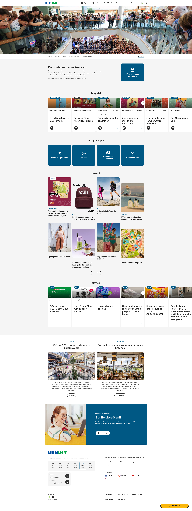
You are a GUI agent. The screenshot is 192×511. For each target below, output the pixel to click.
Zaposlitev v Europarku (88, 56)
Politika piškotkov (109, 499)
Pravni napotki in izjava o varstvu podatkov (124, 495)
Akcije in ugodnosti (74, 56)
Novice (64, 56)
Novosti (57, 56)
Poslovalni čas (108, 494)
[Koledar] (51, 128)
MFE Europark (121, 499)
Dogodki (50, 56)
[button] (143, 103)
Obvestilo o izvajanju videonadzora (137, 495)
